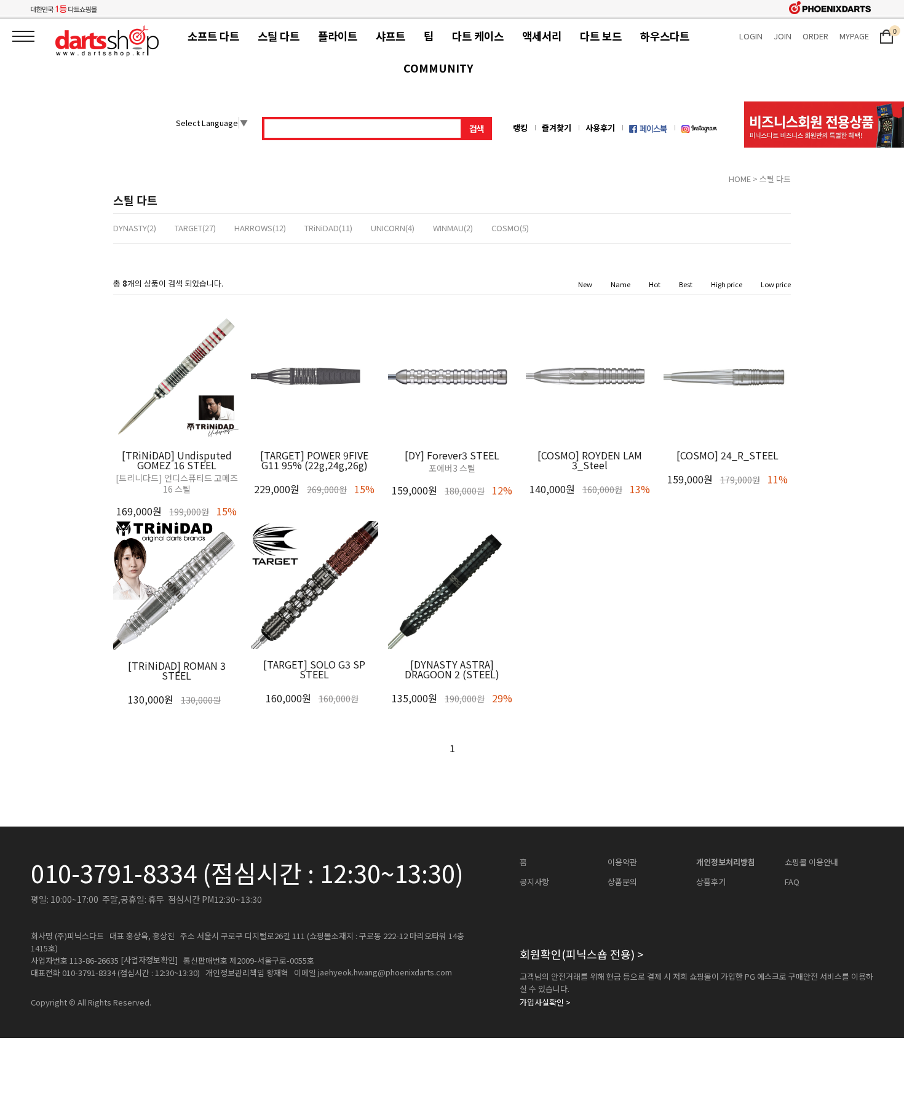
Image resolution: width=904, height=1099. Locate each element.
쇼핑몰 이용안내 (811, 862)
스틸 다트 (278, 36)
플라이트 (337, 36)
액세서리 (541, 36)
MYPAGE (854, 36)
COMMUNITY (438, 68)
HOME (740, 178)
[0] (886, 35)
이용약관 (622, 862)
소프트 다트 (213, 36)
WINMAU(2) (453, 228)
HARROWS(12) (260, 228)
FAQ (792, 882)
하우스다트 (664, 36)
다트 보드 (601, 36)
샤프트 (390, 36)
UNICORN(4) (392, 228)
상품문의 (622, 882)
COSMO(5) (510, 228)
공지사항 (534, 882)
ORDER (815, 36)
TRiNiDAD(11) (328, 228)
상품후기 (711, 882)
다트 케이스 (478, 36)
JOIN (782, 36)
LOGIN (751, 36)
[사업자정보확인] (149, 960)
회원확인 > (581, 954)
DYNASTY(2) (134, 228)
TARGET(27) (195, 228)
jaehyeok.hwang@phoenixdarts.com (385, 972)
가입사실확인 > (545, 1002)
